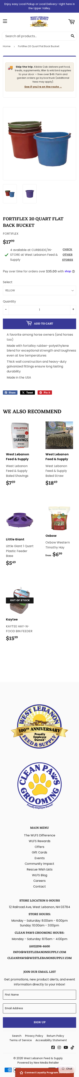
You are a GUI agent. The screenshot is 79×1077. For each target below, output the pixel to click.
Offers (39, 847)
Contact (39, 886)
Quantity (9, 301)
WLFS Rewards (39, 841)
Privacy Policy (34, 1036)
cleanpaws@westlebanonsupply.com (39, 958)
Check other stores (67, 255)
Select (7, 282)
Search (16, 1036)
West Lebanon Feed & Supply (43, 1058)
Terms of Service (20, 1040)
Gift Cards (39, 852)
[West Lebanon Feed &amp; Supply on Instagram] (59, 1048)
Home (7, 46)
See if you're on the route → (43, 87)
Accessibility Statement (51, 1040)
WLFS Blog (39, 875)
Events (40, 858)
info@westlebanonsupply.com (39, 952)
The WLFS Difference (39, 835)
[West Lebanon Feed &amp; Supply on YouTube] (66, 1048)
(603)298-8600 (39, 946)
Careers (39, 881)
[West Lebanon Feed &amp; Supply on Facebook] (53, 1048)
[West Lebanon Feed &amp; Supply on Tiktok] (72, 1048)
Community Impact (39, 863)
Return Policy (55, 1036)
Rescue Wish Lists (40, 869)
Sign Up (39, 1022)
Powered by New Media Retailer (38, 1063)
